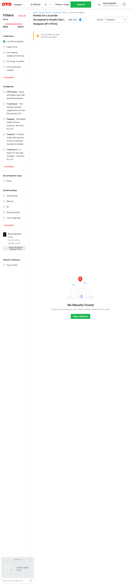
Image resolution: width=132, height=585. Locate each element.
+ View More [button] (8, 77)
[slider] (4, 24)
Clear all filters (80, 316)
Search (81, 4)
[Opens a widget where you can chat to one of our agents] (17, 570)
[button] (22, 15)
